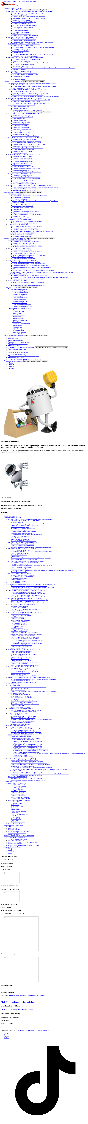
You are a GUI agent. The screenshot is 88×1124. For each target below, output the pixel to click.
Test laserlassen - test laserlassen (19, 688)
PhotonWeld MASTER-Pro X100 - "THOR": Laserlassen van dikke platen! (31, 551)
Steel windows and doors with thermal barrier (23, 654)
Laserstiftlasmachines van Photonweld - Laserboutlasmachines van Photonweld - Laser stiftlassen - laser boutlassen (42, 570)
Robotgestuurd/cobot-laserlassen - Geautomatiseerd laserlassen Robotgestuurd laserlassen (32, 584)
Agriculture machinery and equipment (21, 657)
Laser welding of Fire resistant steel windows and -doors (26, 643)
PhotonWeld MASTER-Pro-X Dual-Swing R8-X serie (26, 592)
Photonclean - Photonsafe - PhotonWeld (38, 1030)
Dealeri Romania (15, 815)
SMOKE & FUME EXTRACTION (17, 777)
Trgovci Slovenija (16, 819)
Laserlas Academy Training (11, 683)
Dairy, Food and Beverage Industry (20, 652)
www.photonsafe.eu (38, 995)
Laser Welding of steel (17, 628)
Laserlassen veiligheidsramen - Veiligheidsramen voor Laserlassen (29, 763)
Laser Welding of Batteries (18, 648)
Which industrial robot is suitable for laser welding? (25, 589)
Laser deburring (15, 699)
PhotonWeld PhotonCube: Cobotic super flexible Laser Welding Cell (29, 600)
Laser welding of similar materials (20, 614)
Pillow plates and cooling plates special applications (25, 638)
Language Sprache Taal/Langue (12, 847)
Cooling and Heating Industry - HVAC (21, 660)
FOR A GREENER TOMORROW (21, 694)
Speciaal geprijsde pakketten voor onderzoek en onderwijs (23, 845)
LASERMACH (20, 1030)
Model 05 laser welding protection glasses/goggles (28, 744)
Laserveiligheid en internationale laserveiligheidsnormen (26, 732)
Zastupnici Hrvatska (16, 803)
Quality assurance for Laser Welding (21, 722)
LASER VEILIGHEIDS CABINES (18, 770)
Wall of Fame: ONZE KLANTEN (17, 783)
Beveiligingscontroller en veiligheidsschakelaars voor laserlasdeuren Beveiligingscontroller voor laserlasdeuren (41, 769)
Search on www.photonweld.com (17, 833)
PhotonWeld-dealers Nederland (19, 814)
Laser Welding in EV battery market (21, 646)
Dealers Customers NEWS (15, 823)
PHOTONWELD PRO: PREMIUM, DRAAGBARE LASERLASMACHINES (30, 519)
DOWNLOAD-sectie (13, 834)
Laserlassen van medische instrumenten (21, 645)
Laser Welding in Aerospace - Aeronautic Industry (24, 662)
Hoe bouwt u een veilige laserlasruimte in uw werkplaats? (26, 733)
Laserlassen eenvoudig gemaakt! (20, 536)
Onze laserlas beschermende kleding (21, 736)
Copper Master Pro (16, 556)
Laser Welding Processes (17, 705)
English (10, 848)
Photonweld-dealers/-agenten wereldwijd (19, 800)
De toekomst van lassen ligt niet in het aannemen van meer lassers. (29, 586)
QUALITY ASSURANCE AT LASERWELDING (22, 721)
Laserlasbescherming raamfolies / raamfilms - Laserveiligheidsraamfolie (30, 764)
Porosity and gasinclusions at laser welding (22, 680)
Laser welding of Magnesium (19, 624)
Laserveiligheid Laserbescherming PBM (15, 725)
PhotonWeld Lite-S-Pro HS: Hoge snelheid (22, 544)
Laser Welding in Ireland (17, 792)
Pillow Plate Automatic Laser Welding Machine (24, 576)
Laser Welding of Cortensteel (19, 631)
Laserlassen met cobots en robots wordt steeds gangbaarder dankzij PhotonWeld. (33, 587)
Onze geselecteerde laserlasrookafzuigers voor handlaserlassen (28, 780)
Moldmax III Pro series (20, 581)
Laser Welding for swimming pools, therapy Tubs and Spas (27, 640)
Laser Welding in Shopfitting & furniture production (25, 665)
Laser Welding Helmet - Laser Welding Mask (26, 752)
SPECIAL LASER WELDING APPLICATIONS (21, 666)
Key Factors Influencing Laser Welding (21, 697)
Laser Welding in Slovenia (18, 795)
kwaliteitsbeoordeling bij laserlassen (20, 724)
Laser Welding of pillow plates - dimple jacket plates (25, 637)
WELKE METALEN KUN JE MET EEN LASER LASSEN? (25, 612)
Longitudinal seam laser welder (19, 578)
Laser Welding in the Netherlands (20, 797)
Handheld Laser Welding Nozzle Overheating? (23, 682)
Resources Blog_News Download (13, 825)
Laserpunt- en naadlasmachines (19, 564)
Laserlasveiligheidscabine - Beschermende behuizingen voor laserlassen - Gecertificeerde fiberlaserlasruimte (40, 774)
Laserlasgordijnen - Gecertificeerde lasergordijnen (24, 760)
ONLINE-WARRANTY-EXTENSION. (19, 831)
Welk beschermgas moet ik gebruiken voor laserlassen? (26, 710)
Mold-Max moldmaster (17, 579)
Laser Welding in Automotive (19, 663)
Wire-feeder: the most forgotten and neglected (23, 716)
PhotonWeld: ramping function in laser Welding (24, 701)
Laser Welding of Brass (17, 617)
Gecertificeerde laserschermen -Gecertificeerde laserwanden (27, 761)
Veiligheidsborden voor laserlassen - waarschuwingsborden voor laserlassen (31, 767)
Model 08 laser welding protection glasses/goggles (28, 746)
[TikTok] (45, 1122)
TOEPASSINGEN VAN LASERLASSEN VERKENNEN (24, 649)
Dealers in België (15, 802)
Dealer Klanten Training (10, 781)
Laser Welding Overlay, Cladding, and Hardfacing (24, 671)
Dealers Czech (15, 805)
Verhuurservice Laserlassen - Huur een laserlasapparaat (22, 842)
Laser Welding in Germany (18, 791)
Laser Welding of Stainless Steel (19, 629)
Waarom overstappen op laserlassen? (21, 696)
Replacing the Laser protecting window (21, 702)
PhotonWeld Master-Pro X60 (19, 555)
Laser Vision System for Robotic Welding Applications (26, 609)
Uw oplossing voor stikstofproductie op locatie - (21, 708)
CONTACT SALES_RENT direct (17, 839)
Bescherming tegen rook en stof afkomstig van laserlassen (26, 778)
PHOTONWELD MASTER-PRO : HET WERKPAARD (24, 548)
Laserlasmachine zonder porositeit (20, 530)
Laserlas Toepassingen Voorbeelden (14, 610)
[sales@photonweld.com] (21, 950)
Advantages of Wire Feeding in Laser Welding (23, 718)
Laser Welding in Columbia (18, 786)
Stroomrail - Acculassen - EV (19, 572)
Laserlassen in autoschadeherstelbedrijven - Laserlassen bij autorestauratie (31, 547)
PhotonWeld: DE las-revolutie (19, 537)
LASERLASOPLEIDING (15, 685)
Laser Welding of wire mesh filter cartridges (23, 635)
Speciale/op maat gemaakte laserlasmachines (23, 575)
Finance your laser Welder (15, 843)
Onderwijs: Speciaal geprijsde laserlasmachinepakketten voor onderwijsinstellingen (33, 691)
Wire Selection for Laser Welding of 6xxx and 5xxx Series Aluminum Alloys (32, 719)
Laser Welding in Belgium (18, 784)
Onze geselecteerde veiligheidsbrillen (21, 742)
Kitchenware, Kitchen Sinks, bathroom (21, 651)
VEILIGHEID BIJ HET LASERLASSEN (19, 727)
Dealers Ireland (15, 812)
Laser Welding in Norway (18, 794)
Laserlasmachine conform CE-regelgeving (22, 730)
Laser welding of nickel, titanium (20, 626)
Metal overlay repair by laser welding (21, 673)
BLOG (9, 826)
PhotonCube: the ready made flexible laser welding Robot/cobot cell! (26, 598)
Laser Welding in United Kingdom (20, 798)
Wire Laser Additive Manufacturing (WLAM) (23, 676)
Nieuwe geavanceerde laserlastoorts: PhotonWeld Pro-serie (27, 525)
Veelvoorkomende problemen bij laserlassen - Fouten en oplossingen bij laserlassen (30, 677)
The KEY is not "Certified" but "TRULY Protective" (25, 729)
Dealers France (15, 808)
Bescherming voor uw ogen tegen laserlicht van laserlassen (27, 741)
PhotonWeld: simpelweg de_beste (13, 516)
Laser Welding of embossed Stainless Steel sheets (24, 632)
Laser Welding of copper (17, 618)
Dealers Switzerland (16, 820)
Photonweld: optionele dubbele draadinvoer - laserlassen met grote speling (31, 558)
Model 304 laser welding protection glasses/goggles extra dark (31, 750)
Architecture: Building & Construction (21, 656)
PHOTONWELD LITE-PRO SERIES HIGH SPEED (22, 542)
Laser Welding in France (17, 789)
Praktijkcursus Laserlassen (18, 690)
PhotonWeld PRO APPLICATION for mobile (23, 541)
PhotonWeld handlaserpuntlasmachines (21, 567)
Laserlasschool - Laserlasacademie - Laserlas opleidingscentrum (28, 687)
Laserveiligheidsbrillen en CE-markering (22, 756)
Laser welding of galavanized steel (20, 620)
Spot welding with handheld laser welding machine (25, 670)
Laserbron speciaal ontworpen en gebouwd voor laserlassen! (27, 524)
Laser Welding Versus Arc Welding (20, 707)
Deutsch (10, 850)
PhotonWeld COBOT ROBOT (12, 583)
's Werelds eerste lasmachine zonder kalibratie (23, 531)
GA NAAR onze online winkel (16, 837)
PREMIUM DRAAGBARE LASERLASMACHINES (26, 520)
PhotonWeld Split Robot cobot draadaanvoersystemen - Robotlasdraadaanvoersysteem (34, 597)
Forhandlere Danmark (17, 806)
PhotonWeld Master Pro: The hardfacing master (24, 559)
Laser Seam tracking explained (19, 606)
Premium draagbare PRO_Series (13, 517)
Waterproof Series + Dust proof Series (21, 533)
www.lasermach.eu (14, 995)
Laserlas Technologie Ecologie (16, 693)
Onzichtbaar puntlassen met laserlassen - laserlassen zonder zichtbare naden (31, 565)
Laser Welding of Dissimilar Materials (21, 615)
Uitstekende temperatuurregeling (20, 527)
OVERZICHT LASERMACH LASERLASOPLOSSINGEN (25, 634)
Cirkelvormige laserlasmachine (19, 569)
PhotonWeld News (13, 828)
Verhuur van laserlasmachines (16, 840)
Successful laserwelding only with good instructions (25, 704)
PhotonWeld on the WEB (14, 829)
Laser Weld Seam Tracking (18, 607)
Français (10, 853)
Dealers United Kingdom (18, 822)
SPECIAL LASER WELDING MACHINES (20, 573)
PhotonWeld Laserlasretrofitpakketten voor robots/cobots (26, 595)
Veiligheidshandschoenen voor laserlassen (22, 739)
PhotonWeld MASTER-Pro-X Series (21, 550)
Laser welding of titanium (18, 623)
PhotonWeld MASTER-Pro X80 (20, 553)
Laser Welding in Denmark (18, 788)
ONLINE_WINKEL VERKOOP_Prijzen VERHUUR (19, 836)
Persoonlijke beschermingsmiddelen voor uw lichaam (25, 738)
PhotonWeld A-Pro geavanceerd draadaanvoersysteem (25, 715)
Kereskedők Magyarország (18, 811)
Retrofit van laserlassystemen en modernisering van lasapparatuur (28, 593)
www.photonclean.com (26, 995)
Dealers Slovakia (15, 817)
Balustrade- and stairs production (20, 659)
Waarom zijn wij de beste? (18, 522)
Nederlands (11, 851)
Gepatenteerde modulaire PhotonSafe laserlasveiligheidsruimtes (28, 772)
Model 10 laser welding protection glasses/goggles (28, 747)
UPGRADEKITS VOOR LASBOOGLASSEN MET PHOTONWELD (28, 590)
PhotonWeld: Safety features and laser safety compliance (26, 534)
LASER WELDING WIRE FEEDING (18, 713)
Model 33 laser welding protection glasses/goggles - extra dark (31, 749)
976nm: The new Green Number (20, 539)
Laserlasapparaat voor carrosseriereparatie (22, 545)
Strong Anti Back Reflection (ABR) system (23, 528)
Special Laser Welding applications (20, 668)
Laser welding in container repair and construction (24, 642)
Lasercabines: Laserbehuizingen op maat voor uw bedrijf (26, 775)
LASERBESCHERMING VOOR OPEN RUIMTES (22, 758)
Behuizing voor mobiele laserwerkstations (22, 766)
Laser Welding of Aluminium (19, 621)
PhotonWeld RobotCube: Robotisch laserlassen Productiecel (27, 603)
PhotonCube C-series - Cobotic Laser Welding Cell (25, 601)
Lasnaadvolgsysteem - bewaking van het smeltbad (21, 604)
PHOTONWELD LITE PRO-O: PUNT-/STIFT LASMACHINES (26, 561)
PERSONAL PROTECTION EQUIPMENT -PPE (21, 735)
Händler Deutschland (17, 809)
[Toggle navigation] (17, 5)
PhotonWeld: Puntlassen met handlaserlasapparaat (24, 562)
